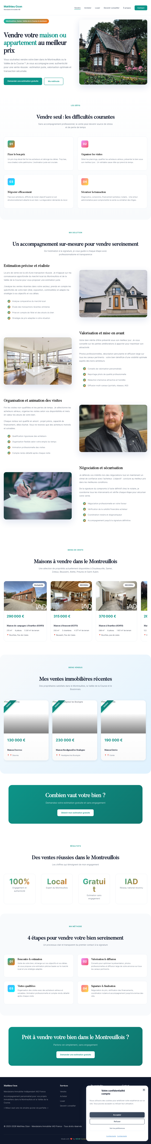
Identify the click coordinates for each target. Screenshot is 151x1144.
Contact (140, 8)
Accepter (117, 1115)
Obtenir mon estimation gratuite (75, 813)
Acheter (87, 8)
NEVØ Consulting (83, 1139)
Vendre (77, 8)
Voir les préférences (117, 1128)
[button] (144, 1090)
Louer (97, 8)
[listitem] (25, 611)
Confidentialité (111, 1136)
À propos (127, 8)
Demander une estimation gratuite (23, 81)
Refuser (117, 1121)
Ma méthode (53, 81)
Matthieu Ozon (13, 7)
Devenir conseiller (111, 8)
